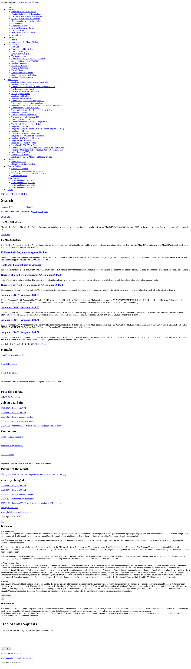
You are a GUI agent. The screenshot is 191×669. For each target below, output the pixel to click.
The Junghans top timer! (21, 119)
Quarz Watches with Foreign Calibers (26, 21)
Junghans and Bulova (20, 131)
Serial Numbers (14, 178)
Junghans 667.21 (13, 408)
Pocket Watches (17, 30)
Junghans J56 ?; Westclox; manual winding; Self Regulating (31, 426)
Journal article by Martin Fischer (24, 42)
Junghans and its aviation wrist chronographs (29, 82)
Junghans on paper (19, 63)
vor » (46, 212)
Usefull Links (17, 70)
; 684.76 (20, 295)
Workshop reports (18, 161)
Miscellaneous (13, 44)
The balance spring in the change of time (28, 58)
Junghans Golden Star (20, 96)
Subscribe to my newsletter (12, 446)
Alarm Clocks (17, 35)
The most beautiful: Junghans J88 (25, 117)
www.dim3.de (7, 512)
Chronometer (16, 23)
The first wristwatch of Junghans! (25, 91)
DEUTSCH (16, 194)
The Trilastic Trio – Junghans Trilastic (26, 124)
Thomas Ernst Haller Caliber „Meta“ (26, 133)
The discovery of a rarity (21, 154)
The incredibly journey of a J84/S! (25, 108)
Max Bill (15, 47)
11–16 (40, 212)
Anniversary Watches (20, 54)
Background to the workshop (23, 164)
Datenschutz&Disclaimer (11, 653)
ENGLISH (5, 194)
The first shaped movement (22, 89)
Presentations (13, 79)
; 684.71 (20, 319)
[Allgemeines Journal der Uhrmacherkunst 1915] (33, 474)
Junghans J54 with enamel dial (24, 84)
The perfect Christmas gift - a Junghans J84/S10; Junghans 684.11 (38, 150)
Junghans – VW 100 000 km (23, 126)
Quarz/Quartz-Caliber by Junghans (25, 19)
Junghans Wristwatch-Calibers (23, 12)
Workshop (12, 159)
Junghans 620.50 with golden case (25, 138)
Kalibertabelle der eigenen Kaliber (24, 252)
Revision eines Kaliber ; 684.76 (32, 284)
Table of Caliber (14, 166)
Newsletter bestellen (9, 373)
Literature (11, 37)
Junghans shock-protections (22, 77)
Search (10, 190)
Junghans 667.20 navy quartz (23, 140)
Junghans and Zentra (19, 112)
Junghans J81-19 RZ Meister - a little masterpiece (31, 157)
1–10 (35, 212)
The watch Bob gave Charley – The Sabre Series (31, 110)
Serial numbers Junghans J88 (23, 187)
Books (14, 40)
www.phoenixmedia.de (23, 512)
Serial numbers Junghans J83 (23, 182)
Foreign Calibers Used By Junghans (26, 14)
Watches (11, 9)
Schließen (6, 596)
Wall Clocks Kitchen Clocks (23, 33)
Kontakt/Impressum (9, 364)
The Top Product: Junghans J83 (24, 115)
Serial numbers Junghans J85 (23, 185)
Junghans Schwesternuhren (17, 421)
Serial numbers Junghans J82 (23, 180)
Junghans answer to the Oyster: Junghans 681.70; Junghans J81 (37, 105)
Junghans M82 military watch (23, 143)
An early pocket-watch (20, 94)
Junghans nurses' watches (21, 98)
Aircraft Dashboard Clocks (22, 28)
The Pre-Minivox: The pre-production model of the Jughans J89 (37, 147)
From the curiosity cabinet (22, 72)
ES (25, 194)
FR (22, 194)
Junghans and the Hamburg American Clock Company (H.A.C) (37, 129)
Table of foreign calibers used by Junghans (28, 173)
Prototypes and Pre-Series (21, 49)
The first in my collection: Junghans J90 (27, 101)
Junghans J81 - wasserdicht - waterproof (27, 136)
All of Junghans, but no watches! (24, 61)
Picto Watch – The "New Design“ (25, 145)
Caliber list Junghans (19, 168)
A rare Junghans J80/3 (20, 152)
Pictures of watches (19, 65)
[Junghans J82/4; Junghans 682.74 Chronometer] (11, 397)
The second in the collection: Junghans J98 (29, 103)
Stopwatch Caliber (19, 26)
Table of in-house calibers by (21, 264)
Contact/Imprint (7, 454)
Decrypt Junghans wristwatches (24, 75)
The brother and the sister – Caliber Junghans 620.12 (33, 86)
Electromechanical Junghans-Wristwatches (28, 16)
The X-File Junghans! (20, 51)
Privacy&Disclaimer (9, 507)
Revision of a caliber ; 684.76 (31, 274)
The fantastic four (18, 56)
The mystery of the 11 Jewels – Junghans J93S (30, 122)
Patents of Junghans (19, 68)
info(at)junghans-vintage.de (12, 355)
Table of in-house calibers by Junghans (27, 171)
